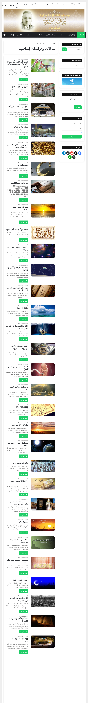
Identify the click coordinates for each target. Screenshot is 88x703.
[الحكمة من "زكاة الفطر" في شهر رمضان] (43, 542)
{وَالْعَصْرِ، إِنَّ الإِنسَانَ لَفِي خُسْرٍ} (17, 229)
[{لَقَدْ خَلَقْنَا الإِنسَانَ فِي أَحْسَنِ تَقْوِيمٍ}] (43, 369)
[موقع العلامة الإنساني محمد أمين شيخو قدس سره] (44, 20)
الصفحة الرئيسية (65, 4)
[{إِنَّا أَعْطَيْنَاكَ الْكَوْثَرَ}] (43, 410)
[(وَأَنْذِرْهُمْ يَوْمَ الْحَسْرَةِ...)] (43, 466)
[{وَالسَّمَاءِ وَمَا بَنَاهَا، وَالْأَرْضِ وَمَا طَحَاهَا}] (43, 270)
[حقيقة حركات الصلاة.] (43, 130)
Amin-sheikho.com (22, 59)
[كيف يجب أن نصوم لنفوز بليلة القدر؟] (43, 563)
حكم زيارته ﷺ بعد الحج (20, 87)
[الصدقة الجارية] (43, 169)
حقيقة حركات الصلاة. (20, 127)
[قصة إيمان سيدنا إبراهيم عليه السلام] (43, 446)
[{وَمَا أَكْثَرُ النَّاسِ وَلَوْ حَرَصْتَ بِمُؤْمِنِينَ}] (43, 621)
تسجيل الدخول (71, 136)
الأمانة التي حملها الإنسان (19, 183)
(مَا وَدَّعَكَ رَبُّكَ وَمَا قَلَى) (20, 425)
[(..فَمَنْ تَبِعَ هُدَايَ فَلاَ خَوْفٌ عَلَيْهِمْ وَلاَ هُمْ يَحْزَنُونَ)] (43, 349)
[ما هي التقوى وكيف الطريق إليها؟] (43, 390)
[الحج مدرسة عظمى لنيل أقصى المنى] (43, 110)
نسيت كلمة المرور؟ (67, 128)
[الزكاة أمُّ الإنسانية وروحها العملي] (43, 484)
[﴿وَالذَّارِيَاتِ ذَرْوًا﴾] (43, 311)
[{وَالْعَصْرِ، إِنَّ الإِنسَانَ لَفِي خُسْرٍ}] (43, 233)
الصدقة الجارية (23, 165)
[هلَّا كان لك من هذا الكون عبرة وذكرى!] (43, 251)
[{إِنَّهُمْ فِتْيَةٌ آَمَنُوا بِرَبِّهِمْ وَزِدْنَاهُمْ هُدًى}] (43, 642)
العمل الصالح (23, 522)
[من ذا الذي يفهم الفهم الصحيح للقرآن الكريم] (43, 291)
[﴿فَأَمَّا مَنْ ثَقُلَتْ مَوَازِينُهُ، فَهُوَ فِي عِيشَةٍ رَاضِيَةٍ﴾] (43, 329)
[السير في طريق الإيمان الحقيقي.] (43, 211)
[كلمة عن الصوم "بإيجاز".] (43, 583)
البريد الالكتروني (72, 99)
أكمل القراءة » (23, 79)
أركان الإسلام (70, 35)
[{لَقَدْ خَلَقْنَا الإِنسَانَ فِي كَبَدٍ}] (43, 682)
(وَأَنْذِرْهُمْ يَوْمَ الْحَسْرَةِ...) (19, 463)
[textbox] (72, 65)
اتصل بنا (41, 4)
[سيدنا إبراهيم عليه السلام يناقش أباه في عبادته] (43, 504)
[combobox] (72, 65)
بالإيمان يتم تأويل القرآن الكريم (17, 697)
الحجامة (60, 35)
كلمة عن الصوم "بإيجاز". (19, 580)
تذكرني (79, 132)
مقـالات (81, 35)
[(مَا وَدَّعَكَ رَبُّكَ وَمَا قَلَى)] (43, 428)
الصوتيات (37, 35)
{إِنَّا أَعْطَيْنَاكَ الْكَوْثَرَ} (21, 407)
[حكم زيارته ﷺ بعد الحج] (43, 90)
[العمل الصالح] (43, 525)
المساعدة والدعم (49, 4)
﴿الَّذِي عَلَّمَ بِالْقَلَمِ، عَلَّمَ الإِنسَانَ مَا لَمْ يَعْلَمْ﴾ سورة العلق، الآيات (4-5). (17, 64)
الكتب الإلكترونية (49, 35)
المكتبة (57, 4)
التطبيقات (28, 35)
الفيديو (19, 35)
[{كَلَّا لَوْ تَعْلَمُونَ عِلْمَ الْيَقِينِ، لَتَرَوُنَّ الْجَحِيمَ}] (43, 601)
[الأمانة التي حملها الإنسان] (43, 186)
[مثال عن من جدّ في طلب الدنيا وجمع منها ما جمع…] (43, 148)
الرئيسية (52, 43)
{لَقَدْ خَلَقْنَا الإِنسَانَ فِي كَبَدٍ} (19, 679)
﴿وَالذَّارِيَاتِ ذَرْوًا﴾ (22, 308)
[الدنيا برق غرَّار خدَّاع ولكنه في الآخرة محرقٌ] (43, 662)
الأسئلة (11, 35)
